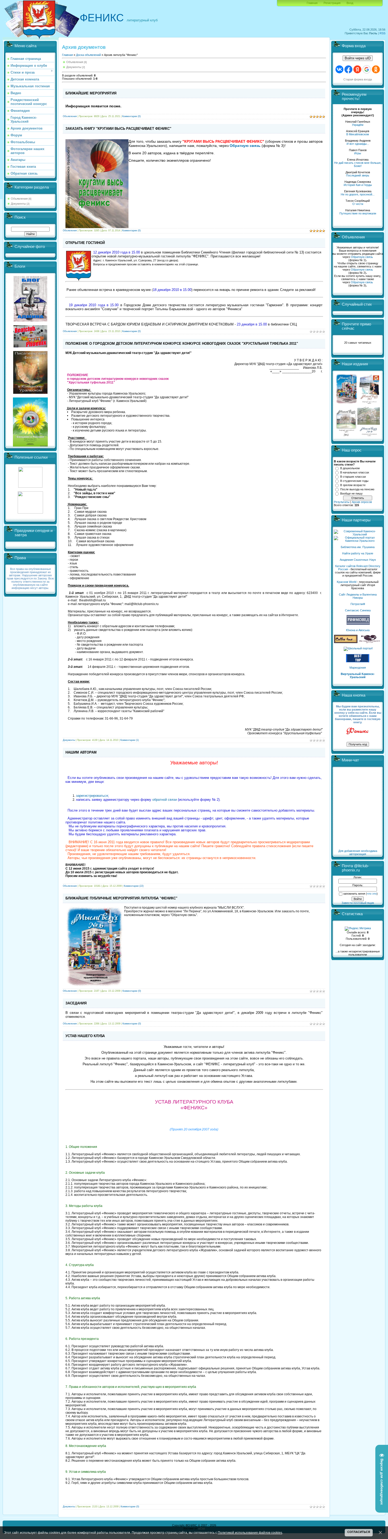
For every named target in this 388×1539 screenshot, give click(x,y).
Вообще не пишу (351, 493)
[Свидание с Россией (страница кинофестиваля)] (30, 445)
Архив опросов (362, 502)
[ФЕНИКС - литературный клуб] (357, 731)
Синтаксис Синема (358, 610)
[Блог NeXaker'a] (30, 320)
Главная (312, 2)
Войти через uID (358, 58)
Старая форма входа (357, 79)
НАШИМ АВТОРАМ (81, 752)
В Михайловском (357, 134)
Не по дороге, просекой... (358, 194)
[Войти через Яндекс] (357, 69)
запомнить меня (354, 893)
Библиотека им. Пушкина (358, 547)
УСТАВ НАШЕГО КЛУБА (85, 1036)
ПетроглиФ (358, 604)
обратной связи (164, 800)
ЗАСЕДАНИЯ (76, 1003)
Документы (18, 203)
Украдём (357, 124)
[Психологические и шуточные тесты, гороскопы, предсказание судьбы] (30, 486)
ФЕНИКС (102, 17)
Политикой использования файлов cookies (250, 1532)
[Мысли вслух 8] (346, 435)
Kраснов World (346, 581)
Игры (357, 153)
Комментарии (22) (134, 886)
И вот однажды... (358, 143)
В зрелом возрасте (353, 485)
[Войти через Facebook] (348, 69)
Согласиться (358, 1531)
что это (372, 893)
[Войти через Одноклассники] (376, 69)
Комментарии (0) (131, 116)
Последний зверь (357, 175)
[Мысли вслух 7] (369, 403)
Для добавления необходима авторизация (357, 852)
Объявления (19, 198)
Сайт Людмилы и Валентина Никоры (358, 596)
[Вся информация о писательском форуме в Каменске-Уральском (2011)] (30, 392)
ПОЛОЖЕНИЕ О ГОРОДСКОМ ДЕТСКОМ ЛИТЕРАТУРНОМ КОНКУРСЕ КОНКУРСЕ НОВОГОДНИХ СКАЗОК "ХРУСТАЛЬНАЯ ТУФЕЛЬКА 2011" (181, 344)
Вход (350, 2)
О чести (357, 203)
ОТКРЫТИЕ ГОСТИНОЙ (85, 243)
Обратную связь (362, 256)
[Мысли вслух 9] (368, 435)
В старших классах (353, 476)
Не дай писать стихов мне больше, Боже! (357, 164)
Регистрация (332, 2)
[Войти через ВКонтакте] (339, 69)
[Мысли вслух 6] (346, 403)
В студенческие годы (354, 480)
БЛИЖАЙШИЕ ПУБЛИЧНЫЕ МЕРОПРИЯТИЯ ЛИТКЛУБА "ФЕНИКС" (121, 898)
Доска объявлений (88, 54)
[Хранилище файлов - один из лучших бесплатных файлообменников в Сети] (30, 512)
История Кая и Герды (358, 184)
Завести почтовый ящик (358, 902)
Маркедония (357, 667)
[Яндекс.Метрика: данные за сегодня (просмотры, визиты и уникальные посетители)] (358, 929)
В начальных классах (354, 472)
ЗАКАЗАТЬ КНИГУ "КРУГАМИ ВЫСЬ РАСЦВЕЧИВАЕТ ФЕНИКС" (118, 129)
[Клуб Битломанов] (30, 346)
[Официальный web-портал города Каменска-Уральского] (357, 540)
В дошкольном (350, 468)
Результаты (341, 502)
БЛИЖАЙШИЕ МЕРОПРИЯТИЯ (90, 93)
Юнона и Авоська (358, 630)
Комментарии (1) (129, 740)
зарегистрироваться (92, 796)
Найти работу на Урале (357, 553)
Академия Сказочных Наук (358, 559)
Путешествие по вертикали (357, 213)
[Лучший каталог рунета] (357, 661)
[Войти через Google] (366, 69)
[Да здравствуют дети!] (369, 642)
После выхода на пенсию (357, 489)
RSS (382, 33)
